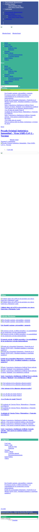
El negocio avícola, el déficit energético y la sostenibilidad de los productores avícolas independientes (18, 96)
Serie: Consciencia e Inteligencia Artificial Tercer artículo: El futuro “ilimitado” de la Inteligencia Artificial (21, 105)
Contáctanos (8, 9)
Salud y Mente (9, 53)
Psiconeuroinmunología (15, 54)
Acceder (3, 509)
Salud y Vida (8, 46)
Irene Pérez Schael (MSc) (16, 7)
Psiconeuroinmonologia (15, 455)
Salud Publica (9, 457)
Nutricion (11, 448)
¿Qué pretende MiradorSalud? (14, 2)
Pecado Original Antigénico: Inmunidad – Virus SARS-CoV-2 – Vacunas (17, 133)
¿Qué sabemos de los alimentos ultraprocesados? (19, 108)
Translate (15, 520)
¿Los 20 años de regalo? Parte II (14, 110)
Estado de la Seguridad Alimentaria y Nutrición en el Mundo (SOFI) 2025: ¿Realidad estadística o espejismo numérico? (21, 101)
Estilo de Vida (12, 48)
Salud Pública (9, 58)
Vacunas (7, 51)
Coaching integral (13, 453)
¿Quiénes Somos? (10, 4)
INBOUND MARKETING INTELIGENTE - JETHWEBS (19, 513)
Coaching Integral (13, 56)
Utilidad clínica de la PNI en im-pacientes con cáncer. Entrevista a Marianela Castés (18, 308)
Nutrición (11, 49)
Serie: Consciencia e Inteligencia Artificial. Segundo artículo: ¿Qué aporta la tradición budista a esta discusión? (20, 116)
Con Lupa (8, 44)
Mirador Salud (14, 140)
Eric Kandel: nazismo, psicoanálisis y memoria (18, 93)
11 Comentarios (10, 141)
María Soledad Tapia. (14, 5)
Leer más (10, 149)
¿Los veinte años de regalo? (13, 120)
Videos (7, 60)
